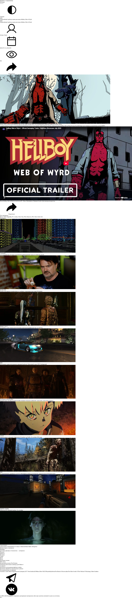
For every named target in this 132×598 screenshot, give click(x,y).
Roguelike (9, 216)
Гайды (1, 556)
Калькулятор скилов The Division (8, 563)
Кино (1, 557)
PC (13, 216)
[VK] (66, 589)
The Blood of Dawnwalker (61, 571)
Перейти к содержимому (6, 0)
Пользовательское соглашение (8, 570)
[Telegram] (66, 578)
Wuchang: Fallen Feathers (92, 571)
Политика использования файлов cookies (11, 567)
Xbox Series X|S (38, 216)
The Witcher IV (82, 571)
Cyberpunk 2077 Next (24, 571)
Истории (2, 555)
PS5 (33, 216)
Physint (48, 571)
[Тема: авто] (11, 10)
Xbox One (20, 216)
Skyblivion (52, 571)
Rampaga (2, 2)
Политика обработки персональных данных (11, 568)
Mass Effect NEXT (41, 571)
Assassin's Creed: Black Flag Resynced (9, 571)
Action (16, 216)
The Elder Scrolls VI (73, 571)
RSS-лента (3, 561)
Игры (1, 216)
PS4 (25, 216)
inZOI (34, 571)
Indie (1, 18)
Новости (29, 216)
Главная (2, 16)
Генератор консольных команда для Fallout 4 (11, 564)
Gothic (31, 571)
